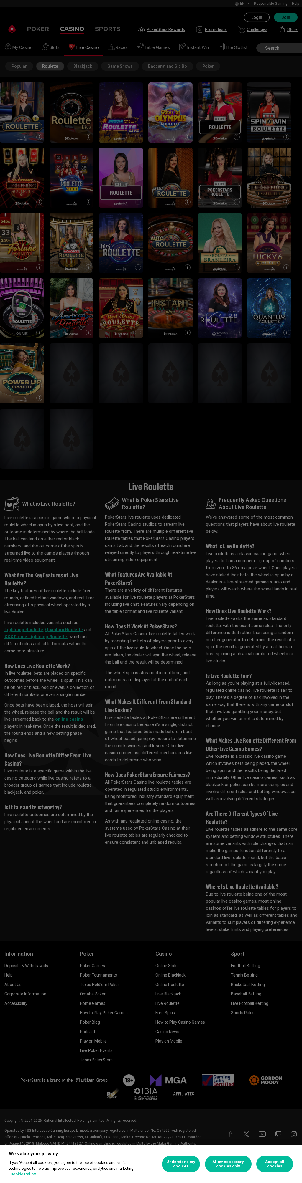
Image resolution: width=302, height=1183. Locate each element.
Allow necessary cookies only (228, 1164)
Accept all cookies (274, 1164)
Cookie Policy (23, 1174)
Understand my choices (180, 1164)
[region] (151, 1164)
